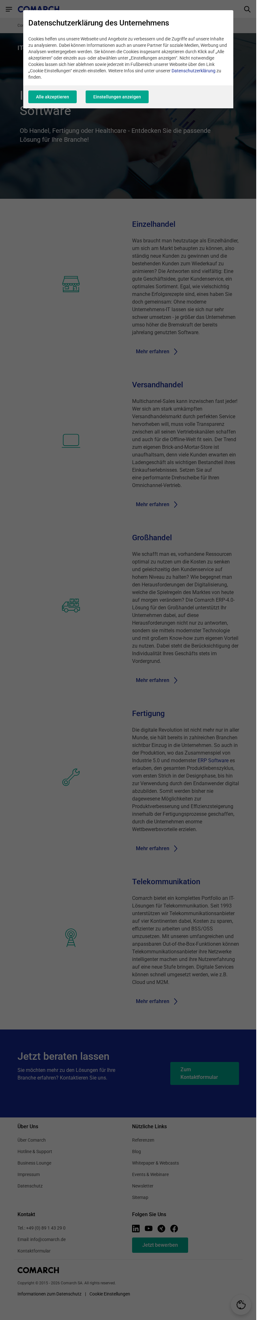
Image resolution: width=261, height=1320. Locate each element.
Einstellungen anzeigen (117, 96)
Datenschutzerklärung (193, 70)
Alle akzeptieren (52, 96)
